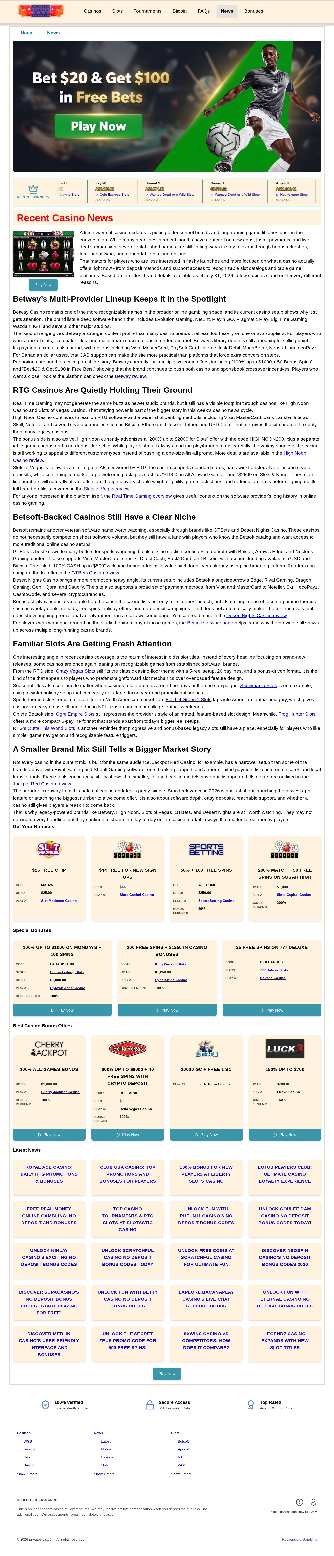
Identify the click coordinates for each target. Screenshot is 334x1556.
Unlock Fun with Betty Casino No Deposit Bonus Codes (128, 1299)
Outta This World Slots (51, 728)
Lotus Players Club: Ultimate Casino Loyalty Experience (285, 1174)
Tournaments (148, 11)
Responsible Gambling (299, 1539)
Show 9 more (181, 1474)
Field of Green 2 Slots (189, 699)
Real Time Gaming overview (142, 496)
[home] (41, 19)
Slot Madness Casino (59, 901)
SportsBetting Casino (216, 901)
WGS (28, 1441)
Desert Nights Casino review (256, 615)
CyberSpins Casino (171, 980)
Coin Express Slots (105, 194)
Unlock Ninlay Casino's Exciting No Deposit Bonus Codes (49, 1257)
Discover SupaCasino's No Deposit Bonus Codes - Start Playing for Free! (49, 1302)
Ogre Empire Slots (75, 714)
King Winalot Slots (170, 964)
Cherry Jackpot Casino (60, 1092)
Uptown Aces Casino (67, 988)
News (227, 11)
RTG (181, 1457)
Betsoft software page (210, 622)
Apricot (183, 1449)
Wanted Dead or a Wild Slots (163, 194)
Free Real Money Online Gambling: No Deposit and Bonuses (49, 1215)
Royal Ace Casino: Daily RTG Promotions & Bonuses (49, 1174)
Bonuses (253, 11)
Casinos (92, 11)
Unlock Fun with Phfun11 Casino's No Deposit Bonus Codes (206, 1215)
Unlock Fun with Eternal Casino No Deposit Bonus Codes (285, 1299)
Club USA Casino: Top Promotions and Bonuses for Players (127, 1174)
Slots (117, 11)
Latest (106, 1441)
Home (27, 32)
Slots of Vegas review (106, 488)
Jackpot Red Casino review (42, 783)
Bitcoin (180, 11)
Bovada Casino (273, 978)
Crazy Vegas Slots (75, 671)
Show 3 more (27, 1474)
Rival (27, 1457)
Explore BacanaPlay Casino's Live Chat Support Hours (206, 1299)
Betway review (130, 376)
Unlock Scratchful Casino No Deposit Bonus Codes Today (128, 1257)
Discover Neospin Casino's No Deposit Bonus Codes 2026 (285, 1257)
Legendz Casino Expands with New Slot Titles (285, 1340)
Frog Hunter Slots (297, 714)
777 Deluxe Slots (274, 970)
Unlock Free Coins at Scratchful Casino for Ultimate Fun (206, 1257)
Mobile (106, 1449)
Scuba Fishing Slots (67, 972)
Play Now (43, 285)
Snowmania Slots (258, 685)
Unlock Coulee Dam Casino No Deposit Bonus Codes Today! (284, 1215)
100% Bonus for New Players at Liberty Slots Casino (206, 1174)
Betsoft (29, 1465)
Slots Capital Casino (137, 895)
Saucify (29, 1449)
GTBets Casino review (95, 572)
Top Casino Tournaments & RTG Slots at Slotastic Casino (128, 1219)
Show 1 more (104, 1474)
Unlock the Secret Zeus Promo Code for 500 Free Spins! (127, 1340)
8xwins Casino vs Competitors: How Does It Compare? (206, 1340)
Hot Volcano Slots (284, 194)
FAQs (204, 11)
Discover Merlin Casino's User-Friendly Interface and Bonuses (49, 1344)
